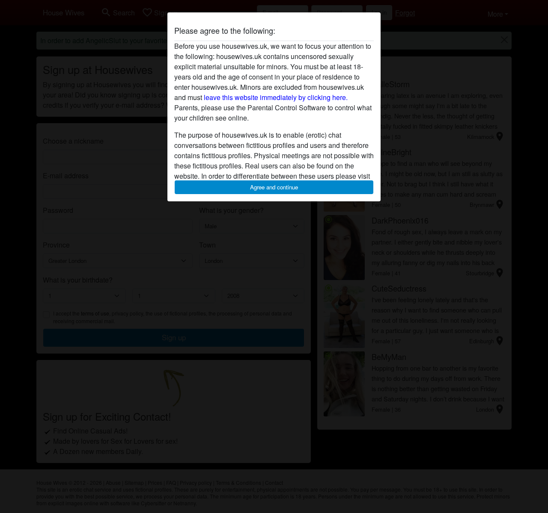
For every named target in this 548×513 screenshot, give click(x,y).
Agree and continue (274, 187)
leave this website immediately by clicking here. (276, 97)
